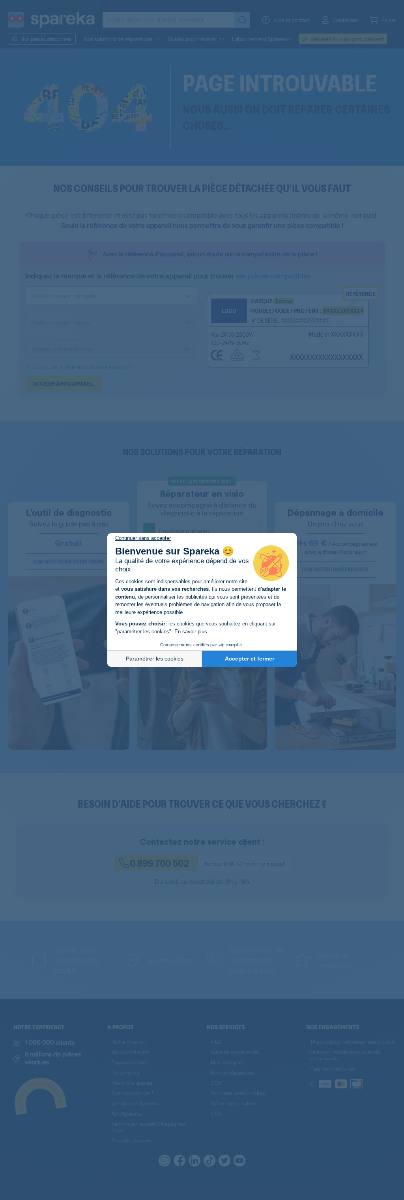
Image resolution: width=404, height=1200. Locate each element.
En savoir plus (190, 632)
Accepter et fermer (249, 658)
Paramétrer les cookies (154, 658)
